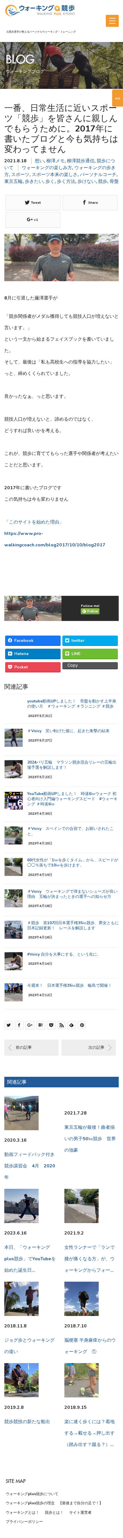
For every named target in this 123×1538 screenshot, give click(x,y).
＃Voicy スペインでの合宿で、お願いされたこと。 (70, 831)
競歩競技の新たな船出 (27, 1422)
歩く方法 (66, 181)
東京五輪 (13, 181)
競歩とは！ (54, 1512)
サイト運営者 (80, 1512)
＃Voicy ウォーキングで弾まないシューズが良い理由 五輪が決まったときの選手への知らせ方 (72, 894)
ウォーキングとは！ (22, 1512)
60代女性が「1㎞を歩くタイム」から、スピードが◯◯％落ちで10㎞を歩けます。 (72, 862)
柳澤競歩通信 (80, 161)
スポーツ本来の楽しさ (55, 174)
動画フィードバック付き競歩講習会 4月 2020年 (29, 1166)
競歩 (102, 181)
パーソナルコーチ (98, 174)
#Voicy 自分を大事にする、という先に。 (64, 954)
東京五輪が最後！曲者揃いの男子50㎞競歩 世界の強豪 (90, 1138)
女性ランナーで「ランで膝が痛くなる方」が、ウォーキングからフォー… (89, 1258)
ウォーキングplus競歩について (32, 1494)
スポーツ (20, 174)
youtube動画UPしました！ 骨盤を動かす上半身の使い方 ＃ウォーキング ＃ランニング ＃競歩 (71, 703)
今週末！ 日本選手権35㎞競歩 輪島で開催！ (69, 985)
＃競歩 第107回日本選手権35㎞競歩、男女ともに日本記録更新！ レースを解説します (73, 925)
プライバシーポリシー (24, 1521)
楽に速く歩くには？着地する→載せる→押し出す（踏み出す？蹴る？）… (89, 1433)
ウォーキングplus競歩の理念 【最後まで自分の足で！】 (54, 1503)
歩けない (87, 181)
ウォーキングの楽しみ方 (47, 168)
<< (117, 98)
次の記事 (96, 1047)
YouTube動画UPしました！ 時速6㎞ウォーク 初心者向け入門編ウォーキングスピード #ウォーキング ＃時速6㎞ (72, 799)
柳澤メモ (55, 161)
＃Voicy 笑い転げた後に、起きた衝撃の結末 (68, 731)
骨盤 (114, 181)
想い (39, 161)
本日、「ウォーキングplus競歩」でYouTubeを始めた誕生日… (30, 1258)
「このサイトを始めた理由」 (34, 522)
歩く (50, 181)
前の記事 (24, 1047)
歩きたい (34, 181)
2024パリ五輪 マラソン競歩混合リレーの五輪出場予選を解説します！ (71, 765)
